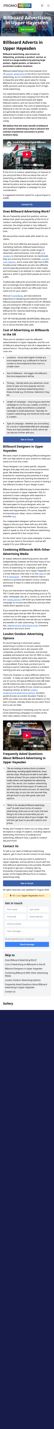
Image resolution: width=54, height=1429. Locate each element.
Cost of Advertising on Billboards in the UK (25, 964)
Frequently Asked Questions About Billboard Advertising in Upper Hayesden (26, 986)
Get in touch (27, 29)
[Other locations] (42, 5)
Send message (27, 944)
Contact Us (27, 204)
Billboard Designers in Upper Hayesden (23, 968)
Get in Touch (27, 439)
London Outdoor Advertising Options (23, 980)
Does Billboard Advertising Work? (21, 960)
